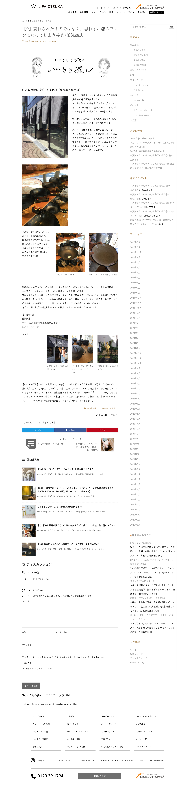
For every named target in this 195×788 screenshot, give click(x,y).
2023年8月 (135, 373)
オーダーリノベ (107, 716)
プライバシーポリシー (85, 760)
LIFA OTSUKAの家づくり (146, 716)
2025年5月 (135, 272)
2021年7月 (135, 469)
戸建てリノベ (106, 739)
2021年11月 (136, 449)
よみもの (104, 408)
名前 (24, 632)
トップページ (38, 716)
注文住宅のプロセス (144, 732)
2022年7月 (135, 409)
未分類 (112, 408)
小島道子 (113, 415)
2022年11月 (136, 394)
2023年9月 (135, 368)
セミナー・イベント (143, 110)
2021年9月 (135, 459)
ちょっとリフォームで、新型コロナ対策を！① (59, 507)
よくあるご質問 (73, 739)
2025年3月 (135, 283)
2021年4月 (135, 484)
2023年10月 (136, 363)
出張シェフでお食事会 (140, 543)
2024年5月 (135, 333)
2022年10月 (136, 399)
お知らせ (134, 75)
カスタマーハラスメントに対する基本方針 (117, 760)
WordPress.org (137, 662)
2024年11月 (136, 303)
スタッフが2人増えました (142, 581)
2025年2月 (135, 288)
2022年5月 (135, 419)
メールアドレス (62, 632)
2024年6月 (135, 328)
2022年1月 (135, 439)
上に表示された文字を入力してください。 (39, 668)
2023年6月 (135, 378)
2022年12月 (136, 388)
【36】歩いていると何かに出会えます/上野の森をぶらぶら (65, 469)
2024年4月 (135, 338)
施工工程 (134, 45)
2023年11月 (136, 358)
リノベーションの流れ (76, 747)
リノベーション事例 (41, 724)
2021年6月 (135, 474)
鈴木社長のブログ (141, 535)
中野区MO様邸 (141, 55)
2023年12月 (136, 353)
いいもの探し (92, 408)
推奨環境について (63, 760)
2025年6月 (135, 267)
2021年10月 (136, 454)
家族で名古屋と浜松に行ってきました (148, 598)
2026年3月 (135, 247)
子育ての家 (140, 724)
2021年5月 (135, 479)
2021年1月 (135, 499)
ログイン (134, 650)
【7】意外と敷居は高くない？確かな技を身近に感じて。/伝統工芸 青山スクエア (76, 525)
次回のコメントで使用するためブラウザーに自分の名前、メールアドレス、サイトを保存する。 (65, 657)
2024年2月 (135, 348)
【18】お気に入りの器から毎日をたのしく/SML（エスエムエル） (68, 544)
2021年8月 (135, 464)
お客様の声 (37, 747)
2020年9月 (135, 520)
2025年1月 (135, 293)
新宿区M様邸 (140, 65)
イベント (134, 105)
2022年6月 (135, 414)
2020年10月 (136, 515)
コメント (25, 601)
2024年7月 (135, 323)
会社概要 (71, 716)
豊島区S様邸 (140, 60)
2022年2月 (135, 434)
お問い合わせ (100, 776)
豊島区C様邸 (140, 50)
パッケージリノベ (108, 724)
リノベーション (141, 85)
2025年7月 (135, 262)
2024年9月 (135, 313)
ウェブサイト (27, 645)
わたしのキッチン (138, 70)
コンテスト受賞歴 (40, 739)
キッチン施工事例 (40, 732)
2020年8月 (135, 525)
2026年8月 (135, 242)
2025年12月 (136, 252)
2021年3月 (135, 489)
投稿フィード (136, 654)
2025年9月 (135, 257)
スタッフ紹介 (72, 724)
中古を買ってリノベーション (113, 747)
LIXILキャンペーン (142, 115)
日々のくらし (140, 90)
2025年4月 (135, 278)
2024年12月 (136, 298)
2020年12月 (136, 505)
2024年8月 (135, 318)
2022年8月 (135, 404)
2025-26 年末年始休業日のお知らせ (147, 151)
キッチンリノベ (107, 732)
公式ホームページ (30, 327)
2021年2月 (135, 494)
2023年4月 (135, 383)
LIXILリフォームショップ (77, 732)
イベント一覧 (141, 739)
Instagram (41, 760)
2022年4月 (135, 424)
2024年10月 (136, 308)
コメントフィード (138, 658)
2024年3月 (135, 343)
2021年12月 (136, 444)
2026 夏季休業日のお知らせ (143, 138)
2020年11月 (136, 510)
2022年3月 (135, 429)
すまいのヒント (137, 80)
